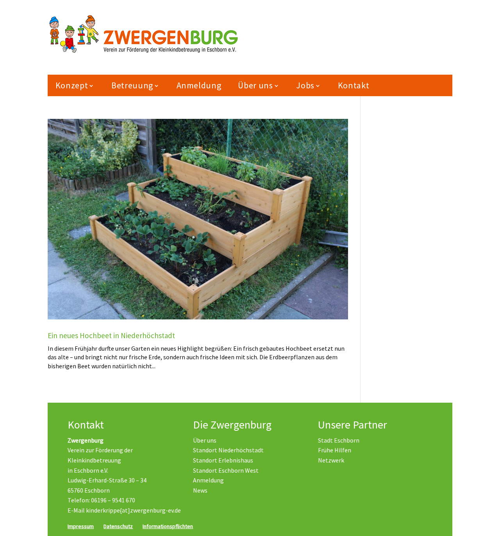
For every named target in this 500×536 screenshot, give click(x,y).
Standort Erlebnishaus (223, 460)
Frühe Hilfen (334, 450)
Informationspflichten (168, 526)
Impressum (81, 526)
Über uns (204, 440)
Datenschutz (118, 526)
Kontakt (354, 85)
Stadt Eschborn (338, 440)
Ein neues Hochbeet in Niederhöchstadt (111, 335)
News (200, 490)
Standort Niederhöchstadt (228, 450)
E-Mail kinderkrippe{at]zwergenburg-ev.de (124, 510)
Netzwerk (331, 460)
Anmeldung (199, 85)
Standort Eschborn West (226, 470)
